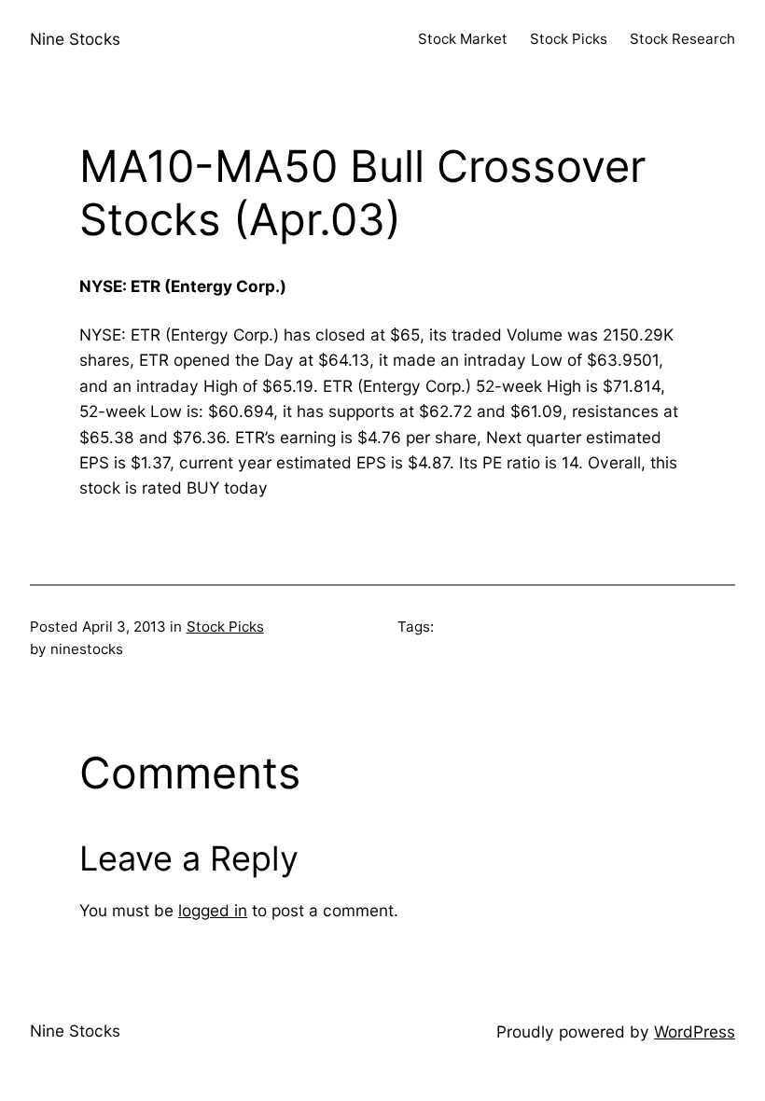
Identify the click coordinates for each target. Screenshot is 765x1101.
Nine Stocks (75, 39)
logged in (212, 910)
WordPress (694, 1031)
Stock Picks (225, 626)
